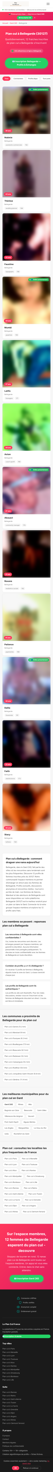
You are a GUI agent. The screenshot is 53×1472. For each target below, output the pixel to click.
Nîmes (20, 1104)
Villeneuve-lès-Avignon (14, 1116)
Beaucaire (28, 1110)
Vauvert (31, 1116)
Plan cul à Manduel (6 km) (15, 1032)
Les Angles (9, 1128)
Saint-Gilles (41, 1110)
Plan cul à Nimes (11, 1212)
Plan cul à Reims (30, 1188)
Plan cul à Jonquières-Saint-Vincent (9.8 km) (23, 1074)
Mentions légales (9, 1442)
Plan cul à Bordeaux (13, 1182)
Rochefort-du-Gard (21, 1134)
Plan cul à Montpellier (13, 1176)
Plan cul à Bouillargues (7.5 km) (17, 1044)
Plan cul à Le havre (12, 1200)
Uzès (7, 1134)
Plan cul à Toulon (35, 1194)
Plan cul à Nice (11, 1170)
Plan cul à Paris (11, 1159)
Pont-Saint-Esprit (11, 1122)
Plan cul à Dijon (11, 1206)
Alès (30, 1104)
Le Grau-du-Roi (40, 1128)
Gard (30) (13, 23)
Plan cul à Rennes (12, 1188)
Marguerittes (23, 1128)
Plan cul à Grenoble (33, 1200)
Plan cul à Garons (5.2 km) (15, 1027)
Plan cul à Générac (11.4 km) (16, 1079)
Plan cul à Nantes (29, 1170)
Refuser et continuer (30, 1468)
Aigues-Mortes (29, 1122)
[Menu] (48, 4)
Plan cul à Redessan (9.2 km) (16, 1056)
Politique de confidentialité (13, 1446)
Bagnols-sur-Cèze (12, 1110)
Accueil (5, 23)
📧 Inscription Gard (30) (26, 1278)
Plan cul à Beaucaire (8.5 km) (16, 1050)
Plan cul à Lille (31, 1182)
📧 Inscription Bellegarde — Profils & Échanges (26, 63)
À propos (6, 1436)
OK (15, 1468)
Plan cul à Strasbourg (35, 1176)
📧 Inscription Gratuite (11, 1336)
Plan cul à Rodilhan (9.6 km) (16, 1068)
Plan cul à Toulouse (29, 1164)
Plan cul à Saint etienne (14, 1194)
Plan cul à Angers (29, 1206)
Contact (5, 1439)
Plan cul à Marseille (29, 1159)
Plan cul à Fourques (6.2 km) (16, 1038)
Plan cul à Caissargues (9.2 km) (17, 1062)
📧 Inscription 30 (25, 18)
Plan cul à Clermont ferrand (34, 1212)
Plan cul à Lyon (11, 1164)
